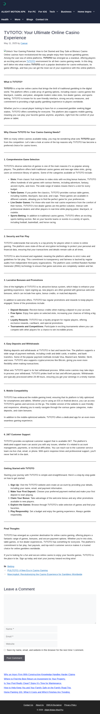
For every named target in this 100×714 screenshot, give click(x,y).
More (17, 19)
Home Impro (84, 11)
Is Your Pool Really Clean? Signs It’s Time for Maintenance (33, 683)
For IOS (42, 11)
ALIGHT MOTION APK (13, 11)
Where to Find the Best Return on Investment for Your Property (35, 679)
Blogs (30, 19)
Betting (10, 566)
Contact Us (42, 19)
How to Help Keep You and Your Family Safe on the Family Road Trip (37, 687)
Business (66, 11)
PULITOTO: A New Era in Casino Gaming (27, 570)
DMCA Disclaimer (54, 705)
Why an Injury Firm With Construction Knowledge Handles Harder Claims (39, 674)
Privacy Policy (70, 705)
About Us (40, 705)
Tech (52, 11)
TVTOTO (31, 61)
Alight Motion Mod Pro (54, 710)
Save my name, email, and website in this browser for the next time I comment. (45, 650)
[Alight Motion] (4, 4)
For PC (32, 11)
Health (4, 19)
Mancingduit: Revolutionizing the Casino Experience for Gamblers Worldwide (44, 574)
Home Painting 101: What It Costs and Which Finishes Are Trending (37, 692)
